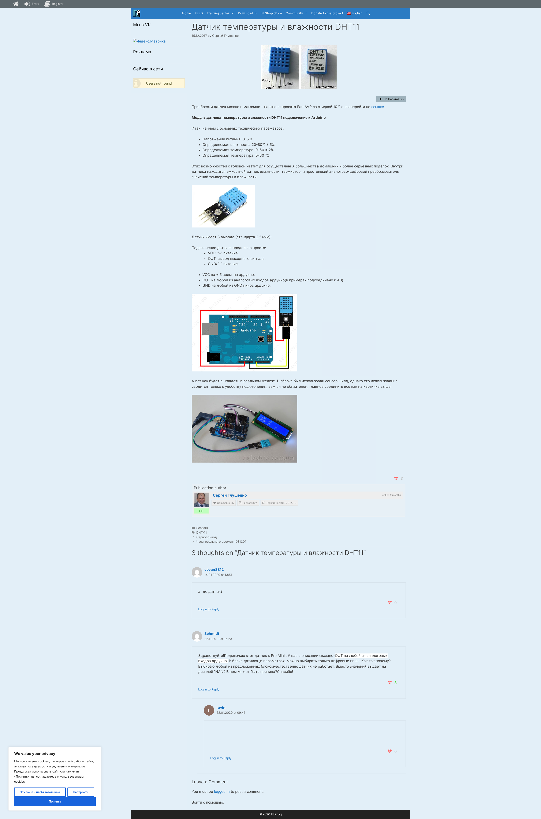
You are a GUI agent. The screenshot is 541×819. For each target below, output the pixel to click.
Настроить (81, 792)
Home (186, 13)
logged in (222, 791)
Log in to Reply (208, 609)
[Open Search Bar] (368, 13)
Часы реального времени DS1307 (221, 541)
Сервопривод (206, 537)
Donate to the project (327, 13)
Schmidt (211, 633)
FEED (199, 13)
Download (245, 13)
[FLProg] (136, 13)
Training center (218, 13)
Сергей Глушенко (230, 495)
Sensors (202, 528)
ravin (220, 707)
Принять (55, 801)
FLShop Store (271, 13)
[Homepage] (16, 4)
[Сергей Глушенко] (201, 500)
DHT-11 (201, 532)
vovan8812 (214, 569)
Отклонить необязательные (40, 792)
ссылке (377, 107)
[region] (54, 779)
